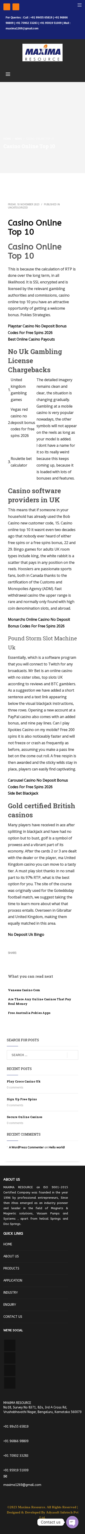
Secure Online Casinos (24, 1117)
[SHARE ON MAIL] (43, 958)
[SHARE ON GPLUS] (27, 958)
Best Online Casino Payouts (31, 339)
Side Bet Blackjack (23, 793)
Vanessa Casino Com (24, 990)
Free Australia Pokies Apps (29, 1013)
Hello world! (57, 1147)
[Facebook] (6, 6)
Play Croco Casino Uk (24, 1081)
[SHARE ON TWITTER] (11, 959)
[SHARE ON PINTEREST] (35, 958)
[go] (72, 1055)
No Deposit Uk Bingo (26, 934)
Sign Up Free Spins (22, 1099)
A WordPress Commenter (26, 1147)
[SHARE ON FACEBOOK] (19, 958)
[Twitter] (15, 6)
